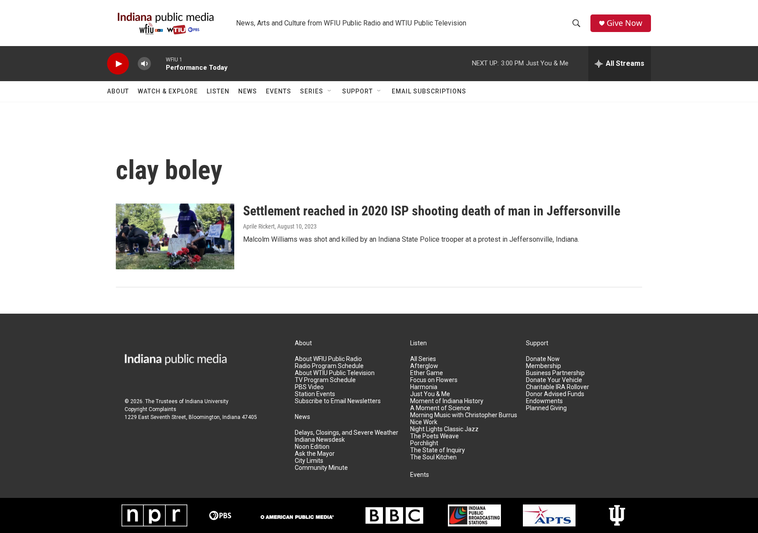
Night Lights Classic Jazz (444, 429)
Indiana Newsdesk (320, 439)
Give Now (624, 23)
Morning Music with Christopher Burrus (463, 415)
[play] (118, 64)
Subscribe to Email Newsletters (338, 401)
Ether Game (426, 373)
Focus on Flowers (434, 380)
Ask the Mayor (315, 454)
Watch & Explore (168, 91)
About (118, 91)
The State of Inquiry (437, 450)
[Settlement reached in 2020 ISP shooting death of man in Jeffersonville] (175, 236)
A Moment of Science (440, 408)
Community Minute (321, 468)
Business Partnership (555, 373)
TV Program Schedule (325, 380)
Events (278, 91)
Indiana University (207, 401)
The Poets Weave (434, 436)
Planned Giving (546, 408)
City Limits (309, 461)
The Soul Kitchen (433, 457)
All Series (423, 359)
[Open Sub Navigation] (329, 91)
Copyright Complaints (150, 409)
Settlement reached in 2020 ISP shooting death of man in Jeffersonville (431, 210)
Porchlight (424, 443)
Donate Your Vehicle (554, 380)
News (247, 91)
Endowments (544, 401)
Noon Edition (312, 447)
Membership (543, 366)
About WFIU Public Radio (328, 359)
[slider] (158, 63)
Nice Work (423, 422)
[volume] (144, 64)
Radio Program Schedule (329, 366)
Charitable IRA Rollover (557, 387)
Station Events (315, 394)
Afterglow (424, 366)
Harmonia (423, 387)
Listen (218, 91)
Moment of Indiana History (446, 401)
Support (357, 91)
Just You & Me (430, 394)
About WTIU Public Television (335, 373)
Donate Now (543, 359)
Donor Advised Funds (555, 394)
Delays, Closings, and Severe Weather (346, 432)
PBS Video (309, 387)
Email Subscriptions (429, 91)
